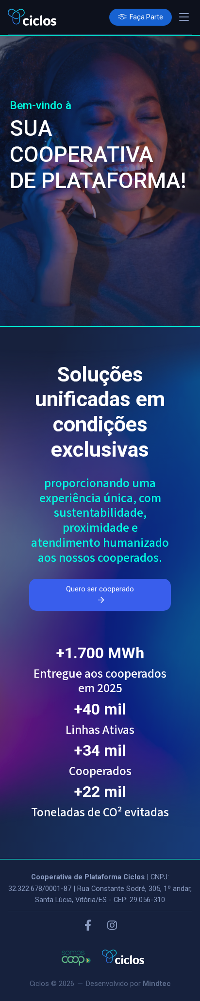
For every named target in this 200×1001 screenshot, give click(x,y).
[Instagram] (112, 926)
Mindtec (157, 983)
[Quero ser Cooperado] (140, 17)
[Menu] (184, 17)
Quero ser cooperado (100, 589)
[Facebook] (88, 926)
